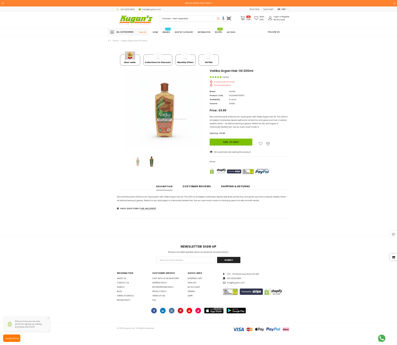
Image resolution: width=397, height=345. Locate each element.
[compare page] (393, 234)
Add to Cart (231, 142)
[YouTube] (189, 310)
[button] (216, 77)
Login (276, 16)
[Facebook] (154, 310)
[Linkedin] (163, 310)
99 (215, 152)
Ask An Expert (148, 208)
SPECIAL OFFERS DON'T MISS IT (198, 3)
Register (285, 16)
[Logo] (136, 20)
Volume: (214, 103)
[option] (198, 3)
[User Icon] (270, 18)
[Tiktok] (198, 310)
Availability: (215, 99)
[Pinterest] (180, 310)
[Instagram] (171, 310)
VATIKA (232, 91)
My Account (279, 19)
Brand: (213, 91)
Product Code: (216, 95)
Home (115, 40)
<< (109, 41)
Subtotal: (214, 133)
